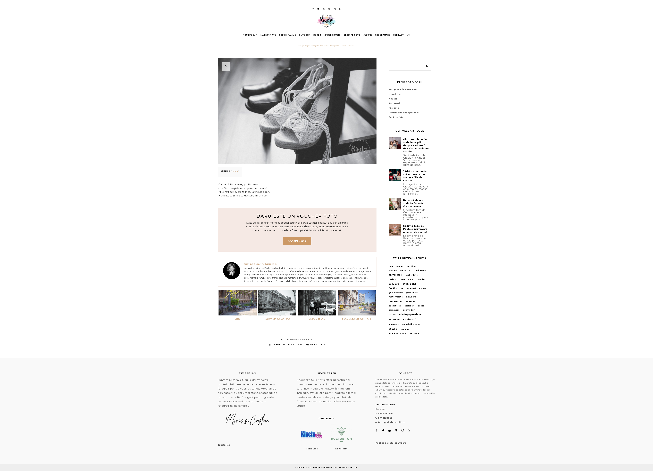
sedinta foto (412, 319)
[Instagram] (334, 9)
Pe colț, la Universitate (356, 318)
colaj (410, 279)
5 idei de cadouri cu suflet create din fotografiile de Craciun (415, 176)
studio (393, 329)
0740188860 (385, 418)
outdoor (411, 301)
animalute (421, 270)
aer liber (412, 266)
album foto (406, 270)
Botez (317, 35)
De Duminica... (317, 318)
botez (392, 279)
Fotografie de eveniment (403, 89)
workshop (414, 333)
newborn (411, 297)
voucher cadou (397, 333)
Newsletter (395, 94)
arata (235, 171)
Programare (382, 35)
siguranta (394, 324)
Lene (237, 318)
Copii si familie (287, 35)
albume (393, 270)
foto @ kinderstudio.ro (392, 422)
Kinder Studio (332, 35)
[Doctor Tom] (341, 445)
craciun (421, 279)
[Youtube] (323, 9)
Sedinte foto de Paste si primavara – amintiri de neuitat (416, 228)
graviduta (412, 292)
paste (421, 306)
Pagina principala (312, 46)
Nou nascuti (250, 35)
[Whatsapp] (340, 9)
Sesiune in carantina (277, 318)
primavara (394, 310)
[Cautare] (426, 65)
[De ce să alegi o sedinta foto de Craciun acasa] (395, 204)
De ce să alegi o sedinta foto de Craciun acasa (413, 203)
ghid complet (396, 293)
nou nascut (396, 301)
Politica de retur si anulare (390, 443)
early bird (394, 284)
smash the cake (411, 324)
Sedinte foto (352, 35)
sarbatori (394, 320)
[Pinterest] (329, 9)
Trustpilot (224, 445)
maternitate (396, 297)
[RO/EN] (409, 34)
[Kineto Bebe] (311, 445)
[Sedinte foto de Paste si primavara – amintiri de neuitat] (395, 230)
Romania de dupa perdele (330, 46)
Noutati (393, 98)
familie (393, 288)
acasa (399, 266)
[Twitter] (318, 9)
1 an (391, 266)
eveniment (409, 284)
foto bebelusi (408, 288)
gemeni (423, 288)
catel (402, 279)
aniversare (395, 275)
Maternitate (268, 35)
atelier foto (411, 275)
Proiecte (394, 108)
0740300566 (385, 413)
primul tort (409, 310)
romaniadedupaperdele (298, 339)
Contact (398, 35)
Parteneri (394, 103)
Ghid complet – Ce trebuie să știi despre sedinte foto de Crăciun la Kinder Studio (416, 145)
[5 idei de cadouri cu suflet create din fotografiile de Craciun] (395, 175)
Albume (368, 35)
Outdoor (304, 35)
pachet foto (395, 306)
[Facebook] (313, 9)
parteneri (409, 306)
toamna (405, 329)
